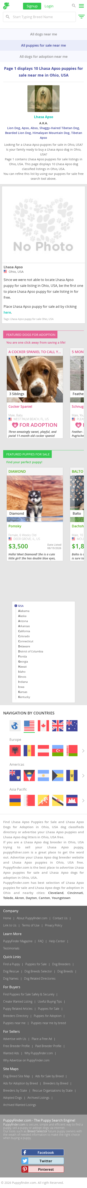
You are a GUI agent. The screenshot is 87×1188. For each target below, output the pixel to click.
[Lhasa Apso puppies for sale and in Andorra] (29, 750)
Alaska (22, 616)
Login (49, 6)
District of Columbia (30, 651)
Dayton (31, 898)
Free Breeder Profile (16, 1046)
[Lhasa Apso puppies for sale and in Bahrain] (29, 800)
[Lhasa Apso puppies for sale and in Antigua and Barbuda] (29, 775)
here (7, 312)
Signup (32, 6)
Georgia (23, 661)
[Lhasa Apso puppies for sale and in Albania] (15, 750)
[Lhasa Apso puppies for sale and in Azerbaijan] (57, 750)
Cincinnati (75, 893)
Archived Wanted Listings (19, 1105)
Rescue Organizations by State (53, 1090)
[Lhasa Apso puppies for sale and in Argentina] (43, 775)
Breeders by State (15, 1090)
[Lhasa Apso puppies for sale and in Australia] (71, 725)
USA (21, 606)
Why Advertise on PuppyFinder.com (26, 1060)
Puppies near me (14, 1023)
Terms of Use (30, 925)
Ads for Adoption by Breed (20, 1083)
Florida (22, 656)
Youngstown (61, 898)
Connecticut (25, 641)
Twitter (45, 1160)
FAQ (41, 941)
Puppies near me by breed (48, 1023)
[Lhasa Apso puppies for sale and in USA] (29, 725)
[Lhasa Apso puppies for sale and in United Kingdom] (57, 725)
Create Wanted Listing (17, 1001)
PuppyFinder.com (17, 1120)
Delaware (24, 646)
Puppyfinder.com (14, 1124)
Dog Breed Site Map (16, 1076)
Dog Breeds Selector (38, 971)
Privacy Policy (53, 925)
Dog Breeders (61, 964)
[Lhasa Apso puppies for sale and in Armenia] (15, 800)
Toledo (8, 898)
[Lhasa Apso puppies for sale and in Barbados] (71, 775)
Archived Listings (38, 1098)
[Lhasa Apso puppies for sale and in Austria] (43, 750)
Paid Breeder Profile (48, 1046)
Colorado (24, 636)
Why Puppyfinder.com (38, 1053)
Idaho (22, 672)
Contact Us (60, 918)
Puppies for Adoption (47, 1016)
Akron (19, 898)
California (24, 631)
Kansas (22, 692)
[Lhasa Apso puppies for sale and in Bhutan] (43, 800)
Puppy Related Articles (18, 1009)
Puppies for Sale (36, 964)
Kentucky (24, 697)
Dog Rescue (11, 971)
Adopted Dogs (12, 1098)
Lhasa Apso (13, 267)
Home (7, 918)
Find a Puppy (11, 964)
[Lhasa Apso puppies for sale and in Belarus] (71, 750)
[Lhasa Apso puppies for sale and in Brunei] (57, 800)
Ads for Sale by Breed (49, 1076)
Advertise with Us (14, 1039)
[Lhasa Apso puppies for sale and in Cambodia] (71, 800)
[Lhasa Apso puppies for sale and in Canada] (43, 725)
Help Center (57, 941)
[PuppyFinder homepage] (6, 6)
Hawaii (22, 666)
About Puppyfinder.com (32, 918)
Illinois (22, 677)
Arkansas (24, 626)
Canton (44, 898)
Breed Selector (37, 1131)
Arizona (23, 621)
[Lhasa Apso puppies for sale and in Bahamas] (57, 775)
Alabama (23, 611)
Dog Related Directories (40, 978)
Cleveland (55, 893)
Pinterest (46, 1169)
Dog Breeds (65, 971)
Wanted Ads (11, 1053)
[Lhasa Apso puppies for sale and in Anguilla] (15, 775)
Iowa (21, 687)
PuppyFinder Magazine (18, 941)
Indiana (23, 682)
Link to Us (9, 925)
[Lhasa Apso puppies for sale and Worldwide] (15, 725)
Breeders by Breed (55, 1083)
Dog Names (11, 978)
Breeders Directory (15, 1016)
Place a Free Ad (42, 1039)
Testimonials (11, 948)
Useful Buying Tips (50, 1001)
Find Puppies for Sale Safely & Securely (28, 994)
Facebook (46, 1152)
